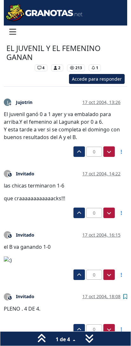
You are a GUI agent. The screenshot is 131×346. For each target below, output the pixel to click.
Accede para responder (97, 79)
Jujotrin (24, 102)
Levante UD (19, 67)
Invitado (25, 174)
